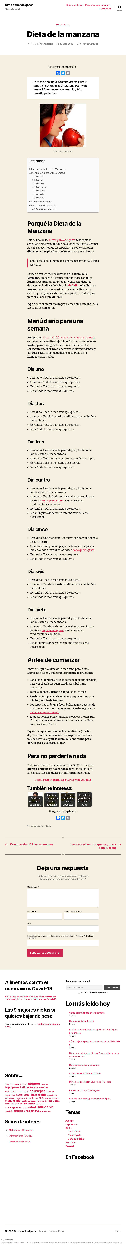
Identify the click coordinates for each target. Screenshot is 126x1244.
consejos (37, 1091)
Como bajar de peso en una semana (86, 1012)
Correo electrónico (73, 911)
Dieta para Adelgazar (19, 4)
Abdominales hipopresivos (22, 1130)
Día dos (39, 180)
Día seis (40, 194)
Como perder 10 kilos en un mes (85, 1073)
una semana (31, 1110)
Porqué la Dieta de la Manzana (48, 169)
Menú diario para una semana (48, 172)
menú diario (13, 1100)
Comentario (33, 887)
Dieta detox (63, 25)
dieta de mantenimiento (44, 712)
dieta (26, 1095)
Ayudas (69, 1120)
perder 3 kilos (37, 1101)
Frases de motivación (19, 1141)
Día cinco (40, 190)
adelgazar (34, 1083)
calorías (43, 1087)
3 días (7, 1084)
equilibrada (19, 1098)
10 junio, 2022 (66, 44)
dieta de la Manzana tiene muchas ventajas (69, 337)
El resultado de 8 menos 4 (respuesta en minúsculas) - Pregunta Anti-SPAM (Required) (60, 937)
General (69, 1146)
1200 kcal (23, 1084)
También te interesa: (46, 209)
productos (40, 1104)
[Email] (67, 73)
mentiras (56, 1098)
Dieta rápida (74, 1135)
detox (48, 826)
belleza (34, 1087)
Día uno (40, 176)
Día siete (40, 197)
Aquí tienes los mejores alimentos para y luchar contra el (30, 998)
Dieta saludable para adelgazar (84, 1065)
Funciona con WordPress (51, 1231)
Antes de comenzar (41, 201)
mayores (48, 1098)
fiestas (35, 1098)
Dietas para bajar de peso (81, 1021)
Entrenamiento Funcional (21, 1136)
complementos (37, 826)
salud (32, 1107)
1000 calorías (14, 1084)
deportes (50, 1092)
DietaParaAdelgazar (44, 44)
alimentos (45, 1084)
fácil (41, 1097)
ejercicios (52, 1095)
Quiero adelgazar (74, 5)
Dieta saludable (76, 1139)
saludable (45, 1107)
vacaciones (45, 1111)
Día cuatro (41, 187)
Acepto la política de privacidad (94, 992)
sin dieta (9, 1111)
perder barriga (28, 1103)
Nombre (31, 911)
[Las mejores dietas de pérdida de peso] (33, 1047)
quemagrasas (13, 1107)
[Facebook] (58, 73)
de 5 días (74, 285)
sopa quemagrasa (53, 500)
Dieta (68, 1128)
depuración (10, 1095)
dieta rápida (38, 1094)
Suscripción (105, 8)
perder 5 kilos (52, 1101)
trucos (18, 1110)
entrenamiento (10, 1098)
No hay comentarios (89, 44)
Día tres (40, 183)
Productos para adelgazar (98, 5)
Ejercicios (70, 1142)
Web (29, 923)
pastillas (26, 1101)
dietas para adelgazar (62, 240)
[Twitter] (63, 73)
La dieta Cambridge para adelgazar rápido (90, 1098)
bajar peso (12, 1087)
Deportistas (71, 1124)
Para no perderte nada (43, 205)
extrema (27, 1098)
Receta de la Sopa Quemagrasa (84, 1090)
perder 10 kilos (12, 1104)
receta (25, 1108)
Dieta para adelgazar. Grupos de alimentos (90, 1082)
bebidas (24, 1087)
